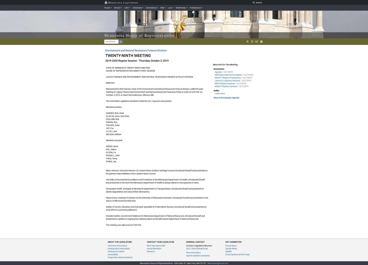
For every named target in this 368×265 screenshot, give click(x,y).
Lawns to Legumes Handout (227, 80)
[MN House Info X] (247, 41)
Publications (195, 8)
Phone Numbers (193, 252)
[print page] (261, 41)
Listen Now (220, 93)
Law (170, 8)
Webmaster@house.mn (217, 263)
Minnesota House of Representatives (139, 35)
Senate (117, 8)
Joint (126, 8)
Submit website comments (198, 255)
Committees (151, 8)
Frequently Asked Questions (120, 257)
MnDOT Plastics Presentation (228, 78)
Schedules (137, 8)
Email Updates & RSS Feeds (237, 254)
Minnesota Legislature (123, 2)
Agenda (218, 72)
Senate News (231, 248)
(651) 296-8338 (193, 248)
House (107, 8)
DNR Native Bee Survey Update (229, 75)
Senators (151, 251)
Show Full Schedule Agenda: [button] (227, 98)
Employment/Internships (119, 248)
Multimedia (181, 8)
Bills (162, 8)
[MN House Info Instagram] (252, 41)
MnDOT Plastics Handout (226, 86)
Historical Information (117, 246)
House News (231, 246)
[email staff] (256, 41)
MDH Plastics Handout (225, 83)
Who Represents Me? (156, 246)
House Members (154, 248)
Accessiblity (113, 254)
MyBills (228, 251)
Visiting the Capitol (116, 251)
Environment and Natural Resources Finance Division (136, 50)
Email (205, 248)
